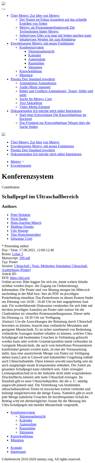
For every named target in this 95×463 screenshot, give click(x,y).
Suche (35, 99)
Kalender (34, 55)
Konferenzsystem (31, 47)
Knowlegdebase (30, 71)
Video (34, 107)
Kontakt (16, 448)
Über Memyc (35, 15)
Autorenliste (36, 59)
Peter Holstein (20, 215)
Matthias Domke (22, 227)
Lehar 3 (17, 254)
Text (30, 103)
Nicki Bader (19, 219)
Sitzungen (35, 67)
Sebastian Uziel (21, 238)
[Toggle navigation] (3, 9)
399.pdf (24, 258)
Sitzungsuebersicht (41, 51)
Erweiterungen (42, 43)
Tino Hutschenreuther (26, 234)
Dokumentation (46, 111)
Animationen (37, 83)
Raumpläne (36, 63)
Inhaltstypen (47, 39)
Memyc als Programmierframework (47, 29)
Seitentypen (55, 35)
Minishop (26, 75)
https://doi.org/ (20, 278)
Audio (35, 87)
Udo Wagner (19, 230)
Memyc (16, 161)
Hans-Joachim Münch (26, 223)
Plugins (33, 79)
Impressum (18, 452)
